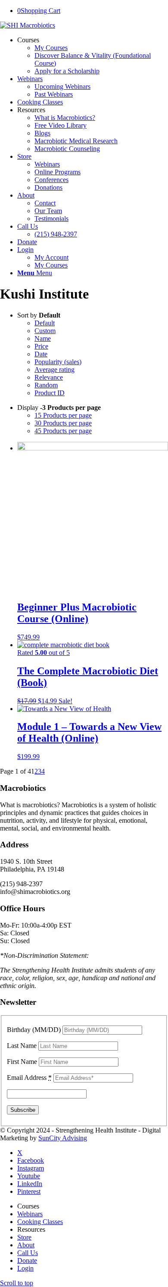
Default (44, 323)
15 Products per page (63, 415)
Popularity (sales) (57, 361)
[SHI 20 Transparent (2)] (27, 25)
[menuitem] (92, 55)
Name (42, 338)
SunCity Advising (62, 1138)
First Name (22, 1061)
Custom (45, 330)
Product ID (49, 392)
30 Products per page (63, 423)
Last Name (22, 1045)
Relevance (48, 377)
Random (46, 385)
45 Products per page (63, 430)
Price (41, 346)
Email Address (29, 1077)
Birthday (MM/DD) (34, 1029)
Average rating (54, 369)
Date (40, 354)
